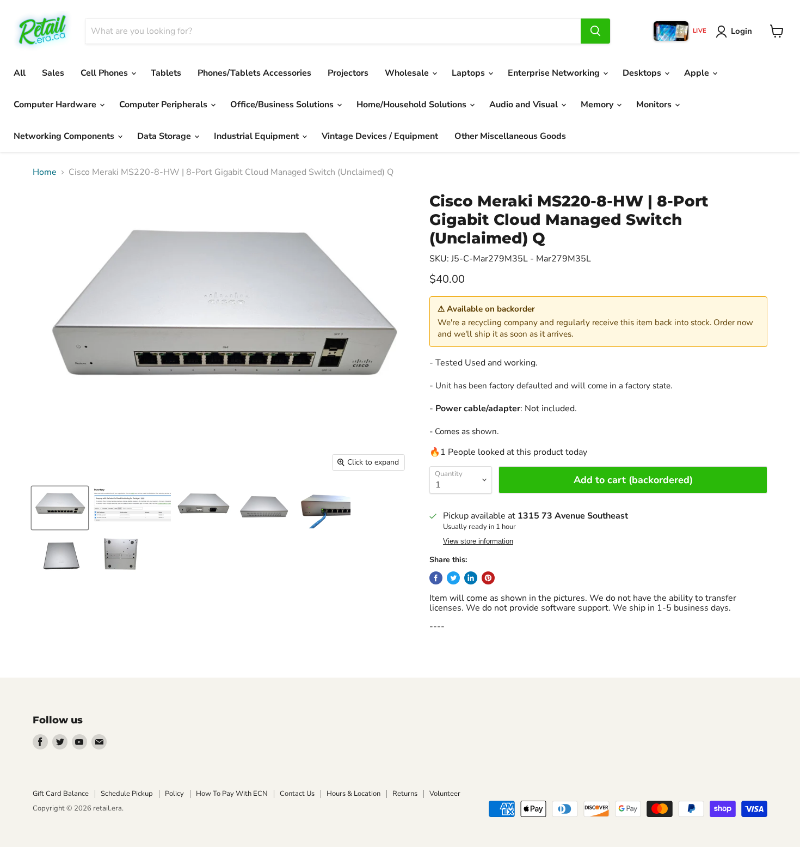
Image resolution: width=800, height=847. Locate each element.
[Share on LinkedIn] (470, 577)
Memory (598, 105)
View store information (478, 541)
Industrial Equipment (257, 136)
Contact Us (297, 794)
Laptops (469, 73)
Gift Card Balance (61, 794)
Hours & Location (353, 794)
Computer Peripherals (164, 105)
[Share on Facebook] (435, 577)
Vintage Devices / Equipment (380, 136)
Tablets (166, 73)
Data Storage (165, 136)
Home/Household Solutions (412, 105)
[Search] (595, 31)
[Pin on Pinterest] (488, 577)
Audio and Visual (524, 105)
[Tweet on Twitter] (453, 577)
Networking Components (65, 136)
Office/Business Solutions (283, 105)
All (20, 73)
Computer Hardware (56, 105)
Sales (53, 73)
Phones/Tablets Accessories (254, 73)
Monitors (655, 105)
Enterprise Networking (555, 73)
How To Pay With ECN (232, 794)
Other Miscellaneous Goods (510, 136)
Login (741, 31)
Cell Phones (105, 73)
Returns (404, 794)
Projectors (348, 73)
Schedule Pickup (127, 794)
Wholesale (408, 73)
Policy (174, 794)
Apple (697, 73)
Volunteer (444, 794)
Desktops (643, 73)
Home (45, 172)
